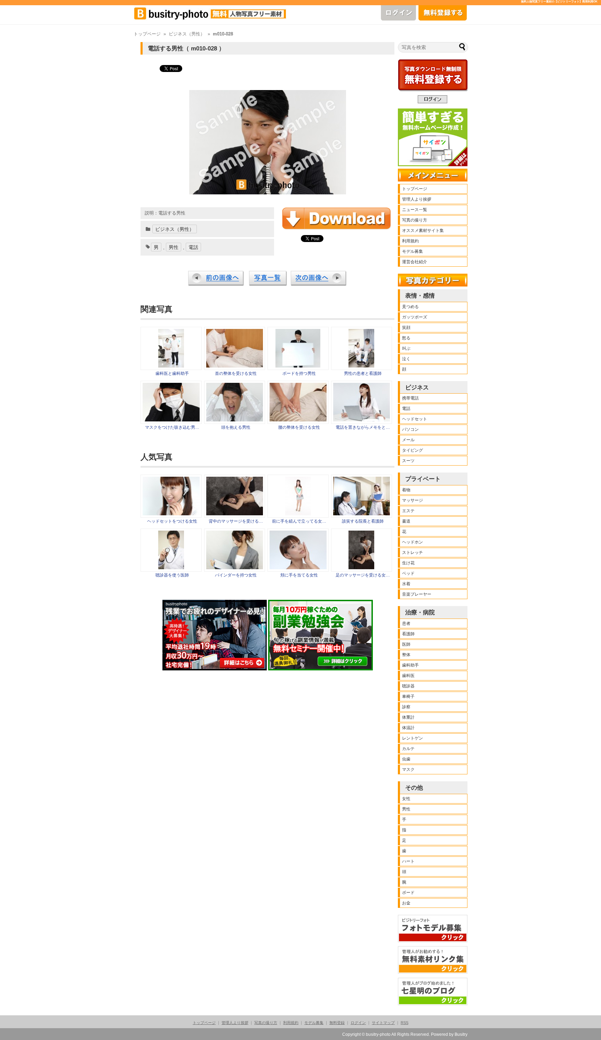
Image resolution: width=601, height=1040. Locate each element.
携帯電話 (410, 398)
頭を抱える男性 (235, 427)
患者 (406, 623)
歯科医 (408, 675)
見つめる (410, 306)
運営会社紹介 (414, 261)
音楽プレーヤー (416, 594)
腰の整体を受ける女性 (299, 427)
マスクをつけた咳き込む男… (172, 427)
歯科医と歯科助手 (172, 373)
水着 (406, 583)
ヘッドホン (412, 542)
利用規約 (410, 241)
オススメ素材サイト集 (423, 230)
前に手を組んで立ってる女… (299, 521)
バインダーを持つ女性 (236, 575)
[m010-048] (171, 419)
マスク (408, 769)
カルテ (408, 748)
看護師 (408, 633)
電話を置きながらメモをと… (363, 427)
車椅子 (408, 696)
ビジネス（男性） (187, 34)
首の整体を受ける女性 (236, 373)
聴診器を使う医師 (172, 575)
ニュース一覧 (414, 209)
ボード (408, 892)
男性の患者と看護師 (363, 373)
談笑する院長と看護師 (363, 521)
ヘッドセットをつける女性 (172, 521)
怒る (406, 338)
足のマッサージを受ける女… (363, 575)
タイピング (412, 450)
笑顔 (406, 327)
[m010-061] (234, 419)
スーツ (408, 460)
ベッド (408, 573)
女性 (406, 798)
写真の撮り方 (414, 220)
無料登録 (337, 1023)
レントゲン (412, 738)
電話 (193, 247)
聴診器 (408, 686)
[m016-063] (234, 366)
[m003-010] (361, 419)
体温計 (408, 727)
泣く (406, 358)
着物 (406, 489)
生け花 (408, 563)
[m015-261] (171, 366)
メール (408, 439)
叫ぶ (406, 348)
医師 (406, 644)
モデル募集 (412, 251)
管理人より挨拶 (416, 199)
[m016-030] (298, 419)
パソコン (410, 429)
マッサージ (412, 500)
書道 (406, 521)
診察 (406, 706)
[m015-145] (361, 366)
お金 (406, 903)
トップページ (147, 34)
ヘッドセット (414, 419)
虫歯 (406, 759)
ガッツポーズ (414, 317)
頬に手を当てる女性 (299, 575)
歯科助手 (410, 665)
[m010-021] (297, 366)
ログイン (358, 1023)
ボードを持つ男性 (299, 373)
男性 (173, 247)
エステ (408, 510)
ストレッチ (412, 552)
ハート (408, 861)
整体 (406, 654)
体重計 (408, 717)
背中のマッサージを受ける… (236, 521)
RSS (404, 1023)
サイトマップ (383, 1023)
